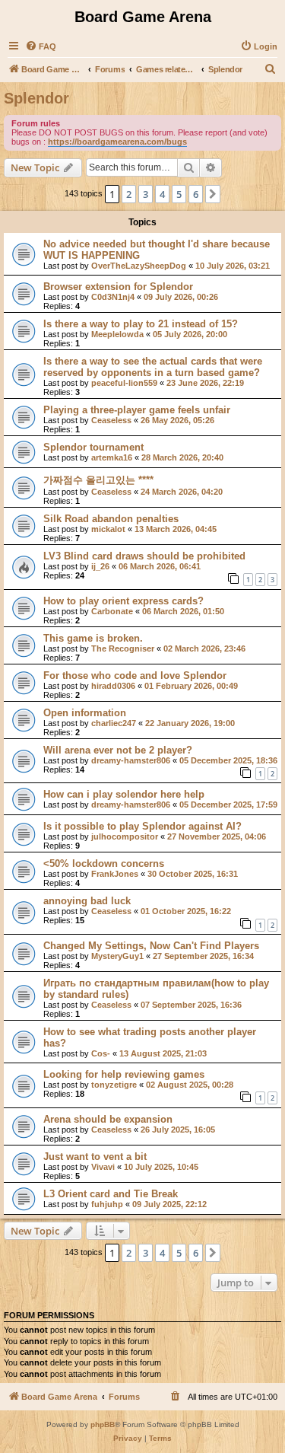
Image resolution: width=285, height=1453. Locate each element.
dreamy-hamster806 (130, 760)
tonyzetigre (114, 1084)
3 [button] (145, 194)
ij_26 (100, 566)
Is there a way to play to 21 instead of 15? (140, 324)
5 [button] (179, 194)
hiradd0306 (113, 685)
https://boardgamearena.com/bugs (117, 141)
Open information (84, 713)
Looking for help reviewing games (123, 1074)
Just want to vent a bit (95, 1156)
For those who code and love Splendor (134, 675)
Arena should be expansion (108, 1119)
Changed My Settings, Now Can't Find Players (151, 945)
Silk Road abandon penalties (111, 518)
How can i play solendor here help (123, 794)
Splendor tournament (93, 447)
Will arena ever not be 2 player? (117, 750)
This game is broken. (93, 638)
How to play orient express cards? (123, 601)
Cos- (100, 1053)
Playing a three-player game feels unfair (136, 410)
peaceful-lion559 (124, 382)
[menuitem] (40, 46)
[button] (212, 194)
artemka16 (111, 457)
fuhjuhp (107, 1204)
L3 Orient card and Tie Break (110, 1194)
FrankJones (114, 873)
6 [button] (195, 194)
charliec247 (113, 723)
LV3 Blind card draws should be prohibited (144, 556)
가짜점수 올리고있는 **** (98, 480)
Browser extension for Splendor (118, 286)
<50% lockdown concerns (103, 863)
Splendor (36, 98)
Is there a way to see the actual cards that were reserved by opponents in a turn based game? (152, 366)
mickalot (108, 529)
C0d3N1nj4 (113, 296)
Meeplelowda (117, 334)
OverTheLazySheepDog (138, 265)
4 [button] (162, 194)
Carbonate (112, 611)
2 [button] (128, 194)
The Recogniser (122, 648)
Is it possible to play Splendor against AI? (142, 826)
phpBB (102, 1424)
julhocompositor (124, 836)
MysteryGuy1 (117, 956)
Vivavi (103, 1166)
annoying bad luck (87, 901)
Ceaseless (111, 420)
